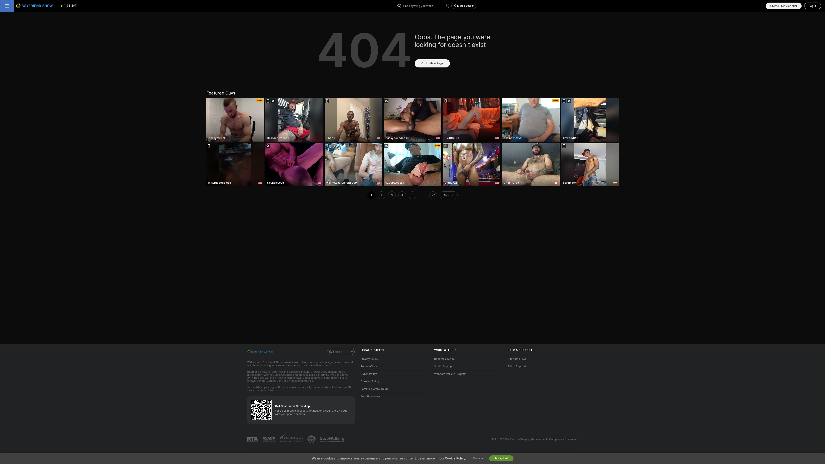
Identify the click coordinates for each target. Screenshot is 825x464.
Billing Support (517, 366)
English (337, 351)
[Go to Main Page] (35, 6)
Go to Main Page (432, 63)
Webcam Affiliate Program (450, 373)
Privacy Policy (369, 358)
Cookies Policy (370, 381)
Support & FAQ (517, 358)
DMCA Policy (369, 373)
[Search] (448, 6)
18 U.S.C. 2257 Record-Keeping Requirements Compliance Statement (535, 439)
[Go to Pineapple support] (311, 439)
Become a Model (444, 358)
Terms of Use (369, 366)
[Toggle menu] (7, 6)
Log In (813, 6)
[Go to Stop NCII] (332, 439)
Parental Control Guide (374, 389)
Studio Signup (443, 366)
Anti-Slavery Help (371, 396)
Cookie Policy (455, 458)
